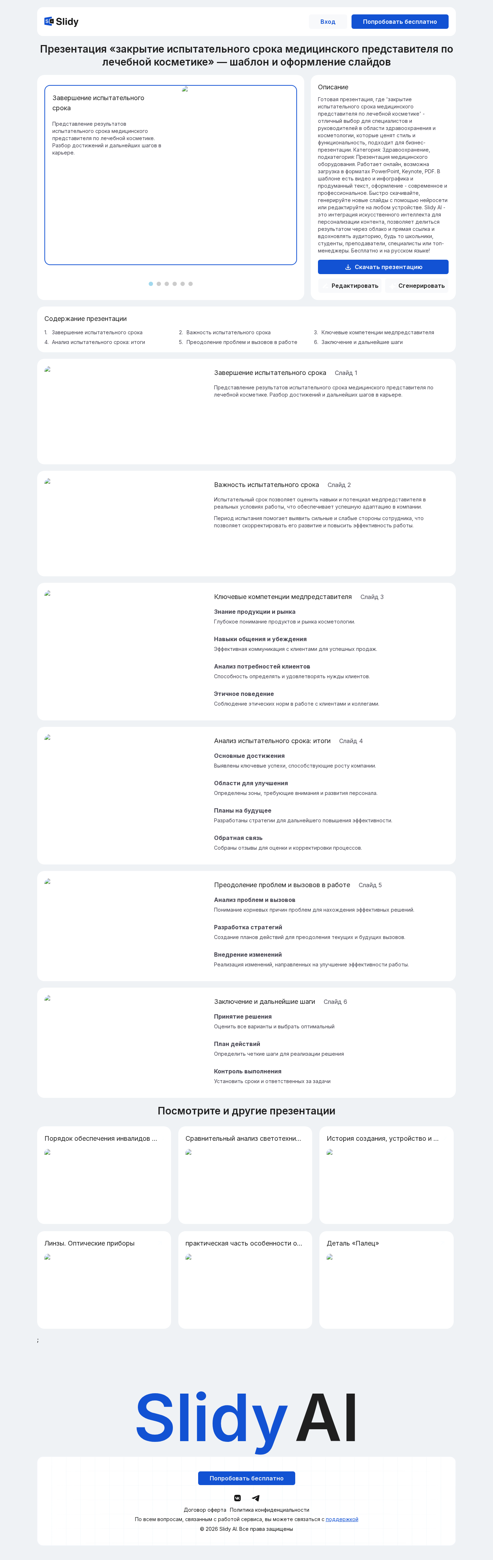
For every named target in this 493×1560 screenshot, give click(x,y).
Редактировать (355, 285)
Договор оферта (205, 1510)
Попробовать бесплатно (400, 21)
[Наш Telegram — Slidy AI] (256, 1498)
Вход (328, 21)
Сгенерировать (421, 285)
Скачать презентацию (389, 267)
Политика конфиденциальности (269, 1510)
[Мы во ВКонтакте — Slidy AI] (237, 1498)
